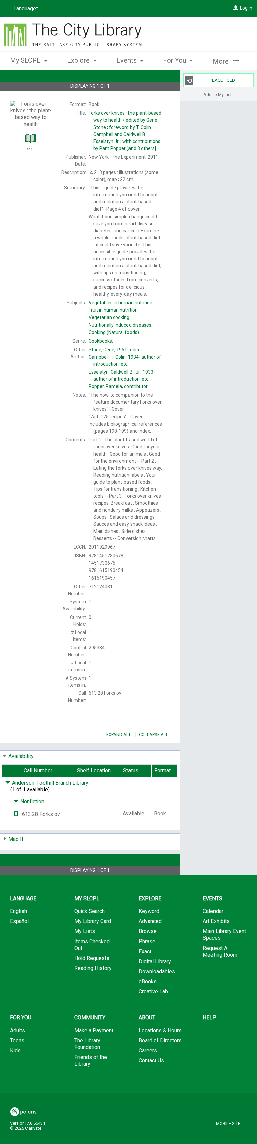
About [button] (147, 1017)
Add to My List (217, 94)
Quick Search (89, 911)
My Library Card (92, 921)
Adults (17, 1030)
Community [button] (89, 1017)
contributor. (118, 386)
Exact (145, 951)
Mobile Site (228, 1123)
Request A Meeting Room (220, 951)
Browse (148, 931)
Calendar (213, 911)
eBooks (148, 981)
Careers (148, 1050)
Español (19, 921)
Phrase (147, 941)
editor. (116, 349)
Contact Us (151, 1060)
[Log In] (235, 8)
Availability (21, 756)
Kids (15, 1050)
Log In (246, 8)
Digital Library (155, 961)
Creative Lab (153, 991)
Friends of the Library (90, 1060)
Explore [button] (79, 60)
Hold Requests (91, 958)
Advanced (150, 921)
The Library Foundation (87, 1043)
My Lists (84, 931)
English (18, 911)
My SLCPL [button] (26, 60)
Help (209, 1017)
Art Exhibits (216, 921)
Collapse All (153, 734)
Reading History (93, 968)
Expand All (118, 734)
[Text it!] (16, 814)
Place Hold (222, 80)
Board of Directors (160, 1040)
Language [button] (23, 898)
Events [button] (127, 60)
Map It (15, 839)
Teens (17, 1040)
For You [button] (175, 60)
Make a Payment (93, 1030)
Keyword (149, 911)
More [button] (221, 61)
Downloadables (157, 971)
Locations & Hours (160, 1030)
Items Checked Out (92, 944)
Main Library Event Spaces (224, 934)
